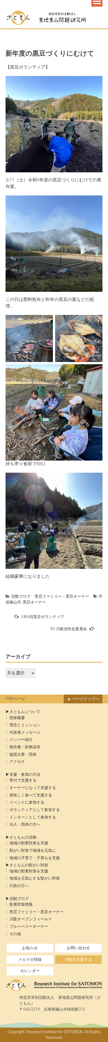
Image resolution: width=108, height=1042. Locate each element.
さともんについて (24, 711)
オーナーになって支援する (32, 787)
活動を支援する (78, 959)
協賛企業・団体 (23, 754)
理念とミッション (24, 725)
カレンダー (30, 970)
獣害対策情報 (21, 904)
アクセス (17, 761)
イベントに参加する (26, 802)
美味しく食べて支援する (30, 795)
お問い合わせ (78, 948)
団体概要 (17, 717)
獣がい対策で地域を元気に (32, 850)
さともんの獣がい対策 (28, 865)
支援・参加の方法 (24, 774)
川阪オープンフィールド (30, 919)
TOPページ (15, 699)
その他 (15, 934)
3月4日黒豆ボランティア (42, 616)
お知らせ (30, 948)
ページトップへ (85, 699)
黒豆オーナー (34, 602)
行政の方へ (19, 885)
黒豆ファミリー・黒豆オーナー (62, 596)
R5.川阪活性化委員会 (68, 629)
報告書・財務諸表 (24, 747)
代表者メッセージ (24, 732)
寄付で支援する (23, 780)
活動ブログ (20, 596)
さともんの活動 (23, 837)
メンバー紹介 (21, 739)
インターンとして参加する (32, 817)
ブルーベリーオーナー (28, 926)
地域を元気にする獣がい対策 (34, 878)
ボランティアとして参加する (34, 809)
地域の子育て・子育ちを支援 (34, 858)
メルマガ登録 (30, 959)
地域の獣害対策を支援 (28, 843)
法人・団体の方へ (24, 824)
